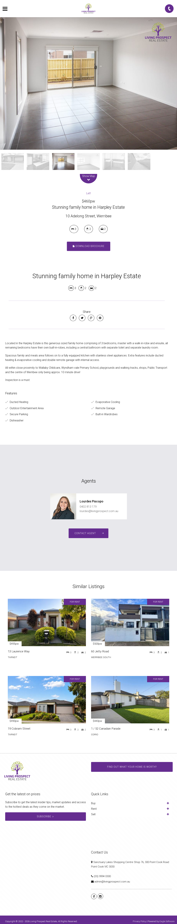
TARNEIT (12, 657)
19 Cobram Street (19, 728)
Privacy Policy (139, 921)
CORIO (94, 734)
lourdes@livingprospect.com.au (99, 511)
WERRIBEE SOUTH (101, 657)
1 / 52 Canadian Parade (105, 728)
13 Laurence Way (19, 651)
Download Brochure (89, 246)
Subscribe (44, 816)
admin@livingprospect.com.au (112, 881)
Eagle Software (167, 921)
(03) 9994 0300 (102, 876)
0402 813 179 (88, 506)
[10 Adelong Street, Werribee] (88, 83)
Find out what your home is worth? (132, 766)
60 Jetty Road (100, 651)
